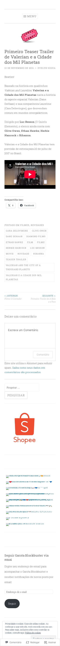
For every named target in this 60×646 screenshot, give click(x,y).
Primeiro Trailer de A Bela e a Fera (43, 298)
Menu (31, 16)
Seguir (12, 603)
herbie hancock (16, 248)
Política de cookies (33, 632)
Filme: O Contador (13, 297)
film (30, 242)
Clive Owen (39, 230)
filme (41, 242)
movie (10, 253)
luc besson (37, 248)
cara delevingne (17, 230)
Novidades (37, 225)
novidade (23, 253)
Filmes (24, 225)
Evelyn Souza (47, 68)
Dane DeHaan (14, 236)
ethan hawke (14, 242)
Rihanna (38, 253)
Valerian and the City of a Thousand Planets (23, 267)
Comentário (43, 354)
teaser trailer (16, 259)
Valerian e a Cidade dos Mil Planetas (24, 277)
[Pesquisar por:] (21, 387)
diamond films (36, 236)
